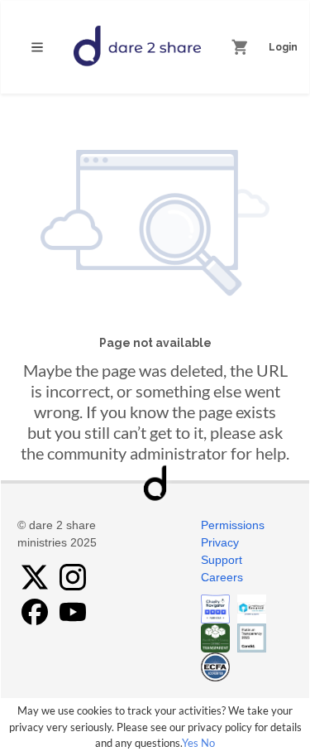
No (208, 742)
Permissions (233, 525)
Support (221, 559)
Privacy (220, 542)
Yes (190, 742)
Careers (222, 577)
